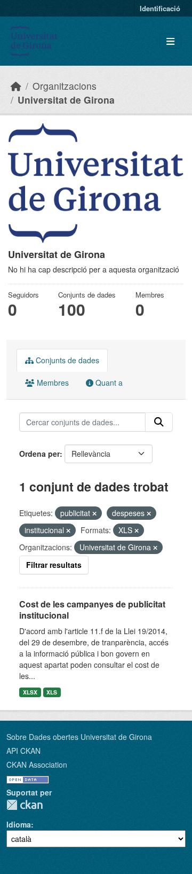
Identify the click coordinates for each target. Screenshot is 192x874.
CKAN (24, 804)
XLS (51, 692)
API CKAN (23, 750)
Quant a (108, 382)
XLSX (30, 692)
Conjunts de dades (66, 360)
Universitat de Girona (66, 99)
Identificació (160, 8)
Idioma (18, 824)
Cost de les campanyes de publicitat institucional (92, 609)
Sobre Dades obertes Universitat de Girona (79, 736)
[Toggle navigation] (170, 41)
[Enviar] (159, 422)
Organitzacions (65, 85)
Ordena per (39, 453)
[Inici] (16, 85)
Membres (52, 382)
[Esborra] (94, 513)
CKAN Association (36, 764)
